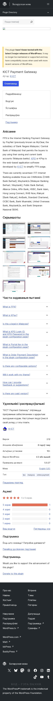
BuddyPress (10, 651)
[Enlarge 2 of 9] (46, 225)
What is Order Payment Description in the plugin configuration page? (20, 356)
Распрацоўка (12, 115)
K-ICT (13, 76)
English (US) (44, 468)
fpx (24, 475)
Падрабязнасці (13, 94)
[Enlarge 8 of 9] (46, 269)
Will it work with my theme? (16, 374)
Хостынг (7, 600)
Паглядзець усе (42, 528)
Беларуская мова (18, 663)
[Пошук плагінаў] (31, 22)
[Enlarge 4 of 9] (46, 240)
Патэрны (32, 605)
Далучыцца (34, 613)
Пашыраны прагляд (13, 482)
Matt (6, 642)
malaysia (31, 475)
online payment (43, 475)
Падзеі (31, 618)
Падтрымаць (36, 623)
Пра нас (7, 590)
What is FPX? (9, 306)
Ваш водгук (9, 528)
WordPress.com (12, 637)
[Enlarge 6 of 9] (46, 254)
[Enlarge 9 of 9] (21, 283)
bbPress (8, 646)
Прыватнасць (10, 605)
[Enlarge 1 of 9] (21, 225)
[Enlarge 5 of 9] (21, 254)
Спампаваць (10, 83)
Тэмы (31, 595)
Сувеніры (34, 628)
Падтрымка (11, 122)
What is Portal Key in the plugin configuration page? (16, 345)
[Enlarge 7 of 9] (21, 269)
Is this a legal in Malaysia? (16, 324)
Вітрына (32, 590)
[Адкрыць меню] (48, 4)
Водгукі (10, 101)
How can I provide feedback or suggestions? (16, 383)
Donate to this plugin (13, 573)
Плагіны (32, 600)
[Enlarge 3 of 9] (21, 240)
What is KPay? (10, 315)
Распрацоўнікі (10, 623)
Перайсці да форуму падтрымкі (19, 549)
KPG (33, 158)
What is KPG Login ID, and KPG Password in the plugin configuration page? (16, 334)
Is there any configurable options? (20, 366)
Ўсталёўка (11, 108)
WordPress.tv (11, 628)
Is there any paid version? (16, 393)
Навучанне (8, 613)
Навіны (6, 595)
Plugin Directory (10, 12)
